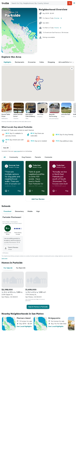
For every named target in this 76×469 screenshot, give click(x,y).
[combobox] (41, 3)
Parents (38, 157)
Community (13, 157)
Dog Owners (26, 157)
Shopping (51, 62)
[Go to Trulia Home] (5, 3)
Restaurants (19, 62)
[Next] (73, 62)
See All (6, 148)
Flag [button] (19, 191)
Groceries (32, 62)
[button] (69, 3)
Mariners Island (23, 318)
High (38, 211)
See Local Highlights (24, 326)
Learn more (17, 151)
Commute (48, 157)
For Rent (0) (20, 268)
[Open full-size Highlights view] (71, 68)
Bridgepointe (54, 318)
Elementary (19, 211)
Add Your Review (38, 199)
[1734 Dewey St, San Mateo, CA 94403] (36, 280)
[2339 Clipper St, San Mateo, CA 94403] (13, 280)
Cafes (41, 62)
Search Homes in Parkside (38, 307)
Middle (30, 211)
